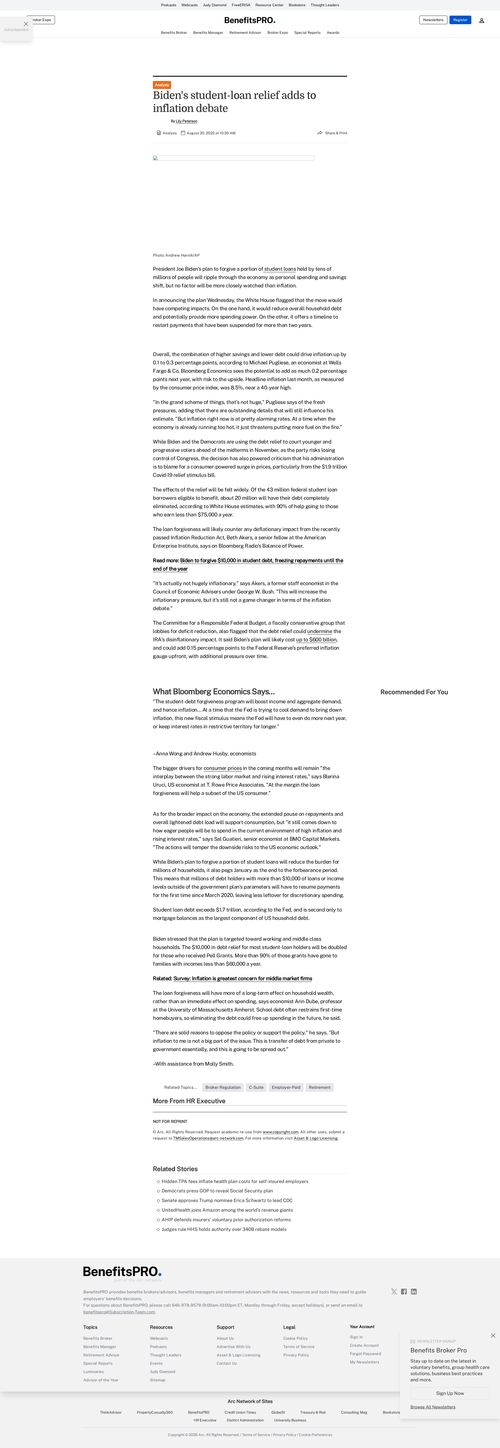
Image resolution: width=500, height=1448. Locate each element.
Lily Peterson (186, 121)
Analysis (162, 85)
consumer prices (223, 768)
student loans (279, 269)
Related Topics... (180, 1087)
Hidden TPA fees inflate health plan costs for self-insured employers (235, 1181)
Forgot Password (365, 1353)
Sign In (356, 1337)
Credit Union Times (240, 1412)
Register (460, 20)
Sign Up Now (450, 1393)
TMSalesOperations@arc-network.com (208, 1138)
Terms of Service (299, 1346)
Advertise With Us (234, 1346)
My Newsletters (364, 1362)
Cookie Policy (295, 1338)
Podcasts (168, 5)
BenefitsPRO (198, 1412)
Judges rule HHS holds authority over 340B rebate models (224, 1229)
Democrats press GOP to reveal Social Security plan (217, 1190)
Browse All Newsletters (432, 1407)
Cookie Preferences (315, 1435)
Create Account (364, 1345)
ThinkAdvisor (111, 1412)
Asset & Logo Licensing (238, 1355)
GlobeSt (278, 1412)
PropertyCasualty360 (155, 1412)
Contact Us (227, 1363)
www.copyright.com (280, 1132)
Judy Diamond (215, 5)
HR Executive (205, 1420)
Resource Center (269, 5)
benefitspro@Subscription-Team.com (119, 1312)
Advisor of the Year (100, 1380)
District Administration (245, 1420)
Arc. (201, 1435)
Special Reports (98, 1363)
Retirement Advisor (101, 1355)
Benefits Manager (99, 1346)
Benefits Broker (98, 1338)
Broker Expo (40, 20)
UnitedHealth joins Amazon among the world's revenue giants (227, 1210)
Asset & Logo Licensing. (316, 1138)
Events (156, 1363)
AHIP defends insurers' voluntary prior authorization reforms (226, 1219)
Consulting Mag (354, 1412)
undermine (319, 631)
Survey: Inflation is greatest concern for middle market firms (242, 978)
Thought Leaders (325, 5)
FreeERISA (241, 5)
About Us (225, 1338)
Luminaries (93, 1371)
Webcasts (190, 5)
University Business (290, 1420)
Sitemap (157, 1380)
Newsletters (433, 20)
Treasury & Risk (313, 1412)
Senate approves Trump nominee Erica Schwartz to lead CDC (227, 1200)
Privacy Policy (296, 1355)
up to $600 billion (316, 639)
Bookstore (297, 5)
